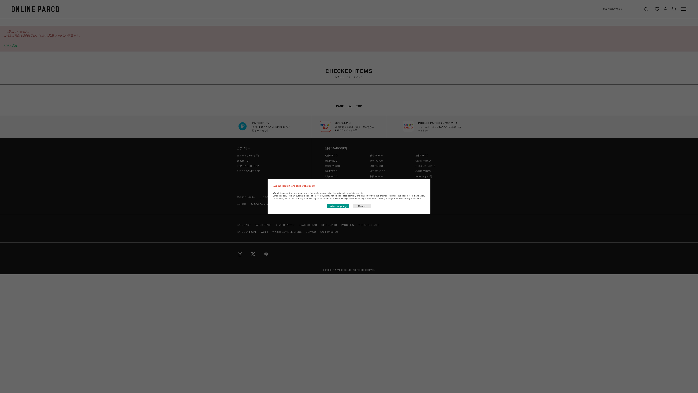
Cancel (362, 206)
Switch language (338, 206)
